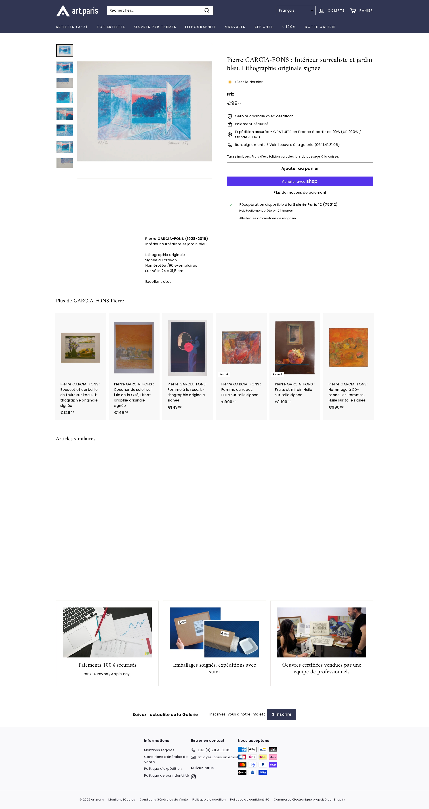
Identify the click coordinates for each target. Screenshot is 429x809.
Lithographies (200, 27)
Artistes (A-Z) (72, 27)
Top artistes (111, 27)
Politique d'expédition (163, 768)
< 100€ (289, 27)
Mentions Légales (159, 750)
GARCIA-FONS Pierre (99, 301)
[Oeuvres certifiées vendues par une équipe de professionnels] (321, 632)
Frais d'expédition (266, 156)
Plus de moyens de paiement (299, 192)
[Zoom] (144, 111)
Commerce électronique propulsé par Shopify (309, 799)
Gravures (235, 27)
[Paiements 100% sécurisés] (107, 632)
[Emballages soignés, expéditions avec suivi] (214, 632)
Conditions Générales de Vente (166, 759)
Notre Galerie (320, 27)
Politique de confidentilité (166, 775)
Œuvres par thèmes (155, 27)
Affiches (263, 27)
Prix (230, 94)
